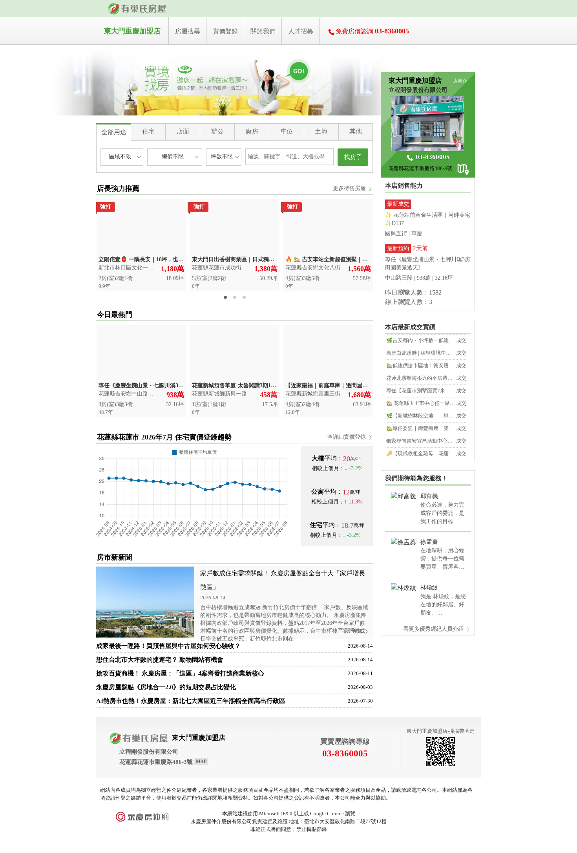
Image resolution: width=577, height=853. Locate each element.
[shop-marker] (466, 171)
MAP (201, 761)
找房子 (353, 157)
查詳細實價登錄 (347, 437)
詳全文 (354, 631)
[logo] (137, 8)
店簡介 (460, 81)
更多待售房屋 (350, 188)
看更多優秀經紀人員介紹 (434, 629)
